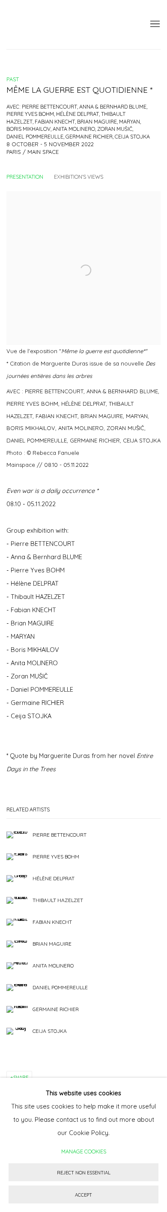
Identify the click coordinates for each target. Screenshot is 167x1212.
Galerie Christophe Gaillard (70, 25)
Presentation (24, 176)
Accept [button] (83, 1195)
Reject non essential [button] (83, 1173)
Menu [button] (154, 24)
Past (12, 79)
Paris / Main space (32, 151)
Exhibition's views (78, 176)
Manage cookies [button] (83, 1151)
